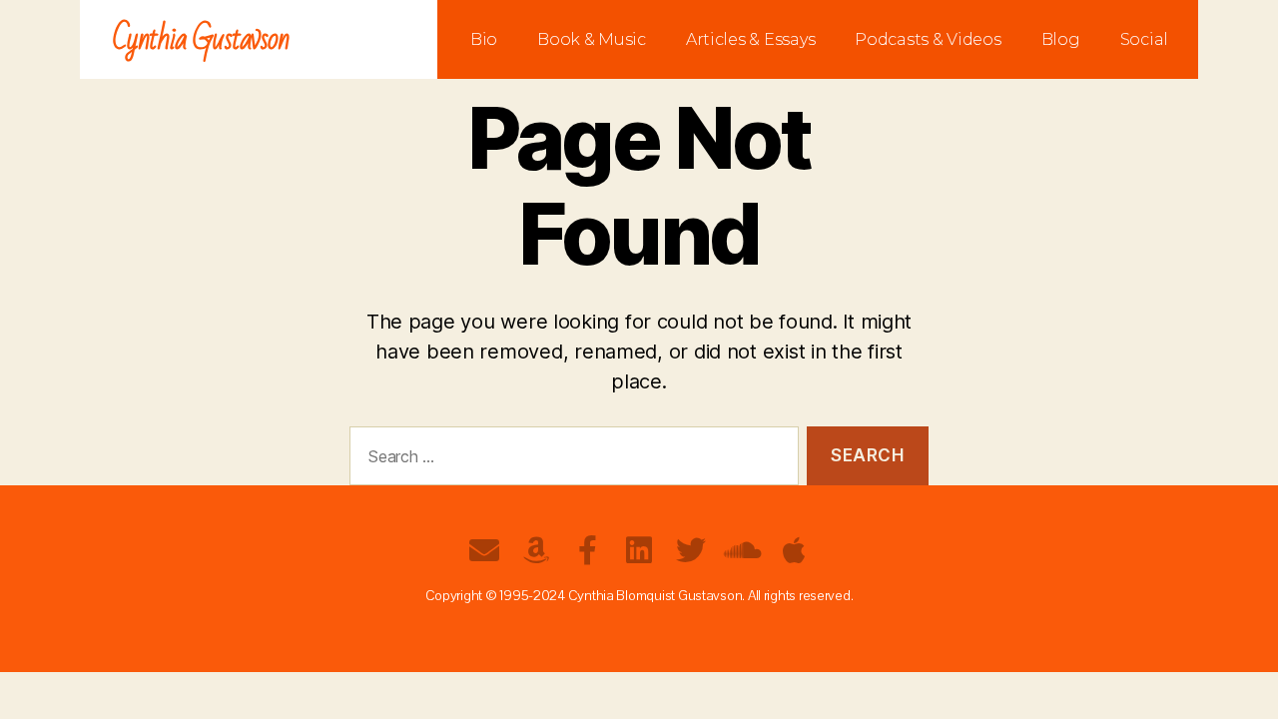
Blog (1060, 39)
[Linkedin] (639, 550)
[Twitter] (691, 550)
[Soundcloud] (742, 550)
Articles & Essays (750, 39)
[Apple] (794, 550)
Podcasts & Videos (927, 39)
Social (1144, 39)
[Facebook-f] (587, 550)
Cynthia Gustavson (201, 39)
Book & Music (591, 39)
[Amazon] (536, 550)
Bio (483, 39)
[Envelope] (484, 550)
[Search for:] (570, 459)
